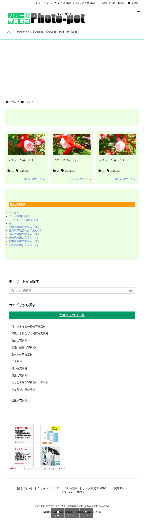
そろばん (14, 212)
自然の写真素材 (20, 340)
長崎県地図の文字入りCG (24, 234)
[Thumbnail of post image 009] (72, 144)
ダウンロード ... (34, 178)
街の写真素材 (19, 368)
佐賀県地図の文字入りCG (24, 244)
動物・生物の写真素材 (24, 347)
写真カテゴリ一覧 (72, 315)
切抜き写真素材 (20, 400)
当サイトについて (47, 3)
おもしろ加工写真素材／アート (29, 382)
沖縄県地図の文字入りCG (24, 226)
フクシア (24, 170)
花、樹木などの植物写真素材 (28, 326)
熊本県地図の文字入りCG (24, 241)
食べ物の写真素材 (21, 354)
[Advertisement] (72, 67)
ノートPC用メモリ (20, 216)
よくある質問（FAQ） (86, 3)
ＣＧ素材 (16, 361)
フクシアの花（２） (66, 160)
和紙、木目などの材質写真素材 (29, 333)
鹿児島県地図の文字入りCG (25, 230)
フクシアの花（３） (21, 160)
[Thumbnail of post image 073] (26, 144)
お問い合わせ (108, 3)
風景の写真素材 (20, 375)
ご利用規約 (65, 3)
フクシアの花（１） (112, 160)
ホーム (12, 101)
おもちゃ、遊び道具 (23, 389)
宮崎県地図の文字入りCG (24, 237)
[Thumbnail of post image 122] (117, 144)
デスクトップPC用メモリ (23, 219)
